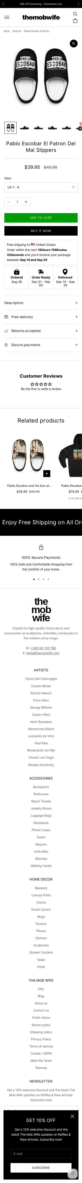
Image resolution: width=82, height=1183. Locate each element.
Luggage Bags (41, 815)
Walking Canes (41, 865)
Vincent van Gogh (41, 757)
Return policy (41, 1025)
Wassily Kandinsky (41, 765)
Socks (41, 837)
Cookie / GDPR (41, 1053)
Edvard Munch (41, 693)
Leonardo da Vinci (41, 736)
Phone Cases (41, 830)
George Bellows (41, 707)
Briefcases (41, 794)
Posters (41, 924)
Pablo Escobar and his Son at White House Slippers (28, 486)
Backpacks (41, 787)
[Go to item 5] (66, 128)
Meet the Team (41, 1060)
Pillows (41, 931)
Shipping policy (41, 1032)
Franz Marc (41, 700)
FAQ (41, 989)
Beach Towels (41, 801)
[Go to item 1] (10, 128)
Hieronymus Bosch (41, 729)
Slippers (41, 844)
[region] (41, 558)
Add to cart (41, 217)
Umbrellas (41, 851)
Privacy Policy (41, 1039)
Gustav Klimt (41, 714)
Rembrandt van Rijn (41, 750)
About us (41, 1003)
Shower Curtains (41, 952)
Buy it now (41, 231)
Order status (41, 1017)
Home (6, 31)
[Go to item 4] (52, 128)
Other (41, 967)
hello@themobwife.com (42, 653)
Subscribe (41, 1167)
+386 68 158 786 (43, 648)
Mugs (41, 916)
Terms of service (41, 1046)
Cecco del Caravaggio (41, 678)
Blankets (41, 888)
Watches (41, 858)
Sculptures (41, 945)
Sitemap (41, 1068)
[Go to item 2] (24, 128)
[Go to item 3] (38, 128)
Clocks (41, 902)
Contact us (41, 1010)
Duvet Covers (41, 909)
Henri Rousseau (41, 721)
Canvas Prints (41, 895)
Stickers (41, 938)
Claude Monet (41, 686)
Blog (41, 996)
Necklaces (41, 823)
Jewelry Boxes (41, 808)
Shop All (17, 31)
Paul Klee (41, 743)
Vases (41, 959)
